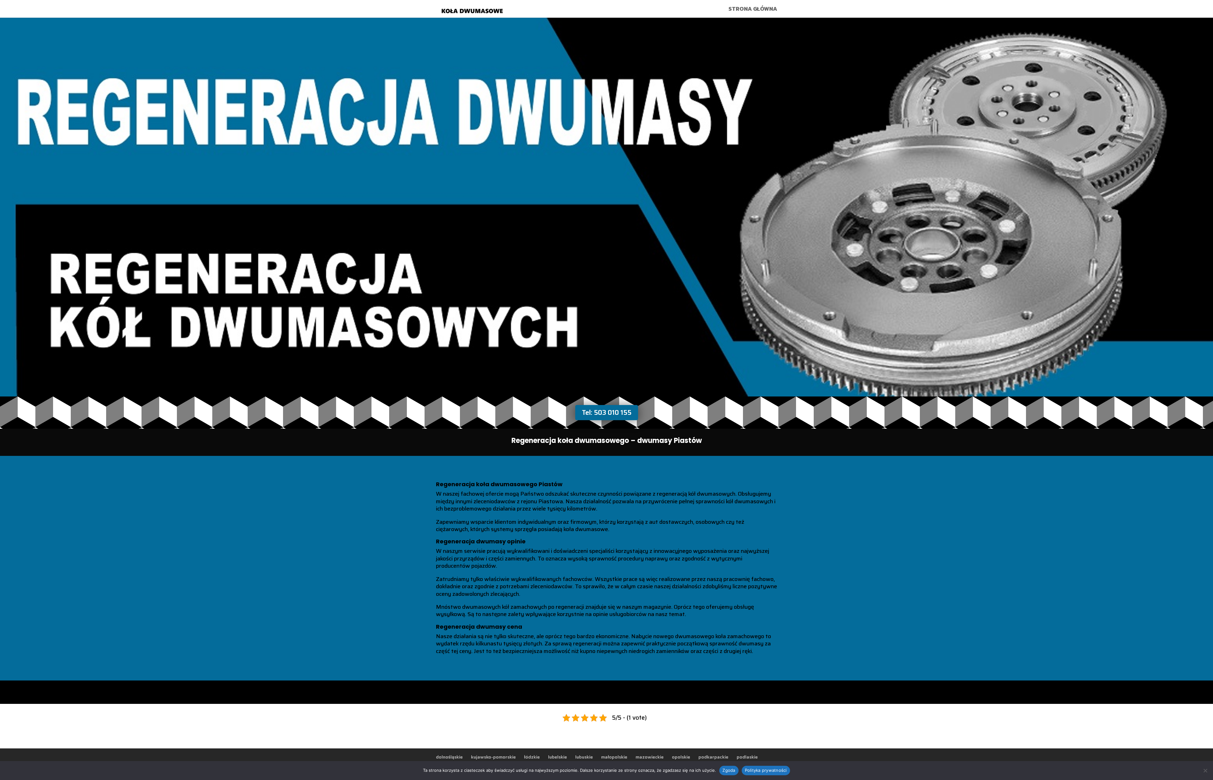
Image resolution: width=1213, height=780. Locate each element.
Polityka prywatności (766, 770)
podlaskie (747, 756)
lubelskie (557, 756)
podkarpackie (713, 756)
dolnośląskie (449, 756)
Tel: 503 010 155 (606, 412)
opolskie (681, 756)
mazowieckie (650, 756)
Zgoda (728, 770)
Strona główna (752, 10)
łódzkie (532, 756)
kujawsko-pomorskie (493, 756)
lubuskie (584, 756)
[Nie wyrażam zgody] (1205, 770)
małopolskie (614, 756)
